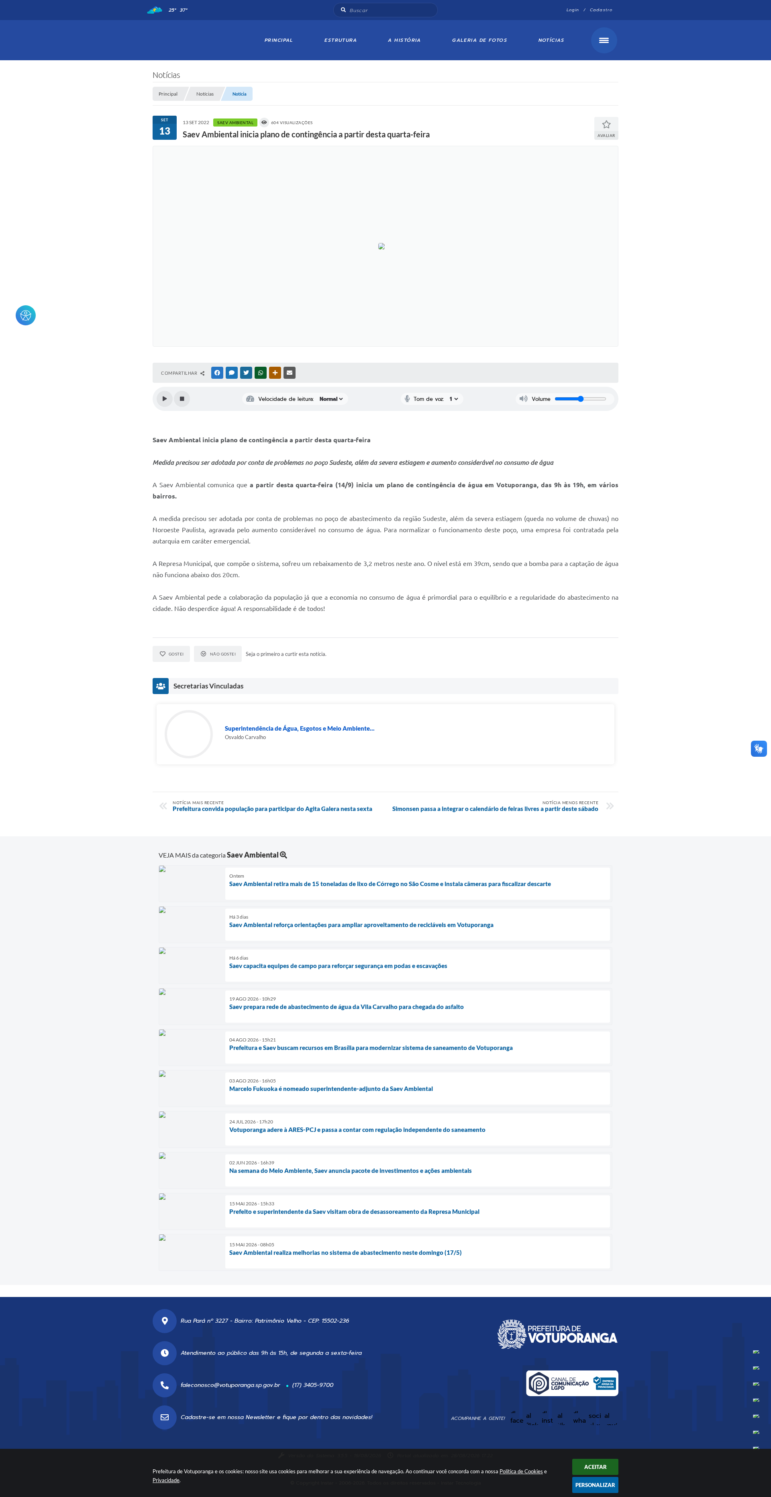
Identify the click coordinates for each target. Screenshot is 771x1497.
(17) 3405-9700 (312, 1385)
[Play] (165, 399)
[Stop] (182, 399)
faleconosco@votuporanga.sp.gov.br (230, 1385)
